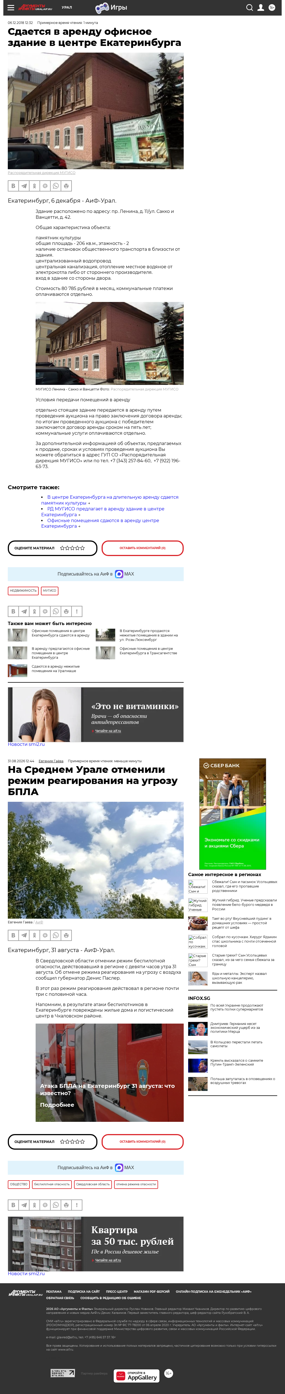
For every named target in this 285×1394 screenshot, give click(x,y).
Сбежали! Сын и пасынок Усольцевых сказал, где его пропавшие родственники (244, 886)
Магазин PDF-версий (151, 1292)
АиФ (39, 922)
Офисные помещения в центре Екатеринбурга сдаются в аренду (61, 633)
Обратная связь (60, 1298)
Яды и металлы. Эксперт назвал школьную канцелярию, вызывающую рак (239, 978)
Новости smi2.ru (26, 744)
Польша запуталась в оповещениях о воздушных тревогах (242, 1081)
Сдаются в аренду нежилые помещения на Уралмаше (56, 668)
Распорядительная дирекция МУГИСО (41, 173)
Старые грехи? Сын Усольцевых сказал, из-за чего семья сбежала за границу (243, 959)
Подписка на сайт (84, 1292)
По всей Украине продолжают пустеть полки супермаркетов (236, 1007)
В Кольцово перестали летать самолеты (236, 1044)
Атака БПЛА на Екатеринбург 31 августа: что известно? (107, 1089)
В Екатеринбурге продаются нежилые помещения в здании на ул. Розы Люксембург (149, 635)
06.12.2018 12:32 (20, 23)
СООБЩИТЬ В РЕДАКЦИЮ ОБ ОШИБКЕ (110, 1298)
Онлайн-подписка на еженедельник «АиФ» (214, 1292)
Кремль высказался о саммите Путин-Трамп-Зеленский (236, 1062)
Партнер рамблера (94, 1373)
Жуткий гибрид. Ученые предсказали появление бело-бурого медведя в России (244, 904)
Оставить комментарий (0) (143, 548)
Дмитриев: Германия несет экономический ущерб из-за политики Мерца (235, 1028)
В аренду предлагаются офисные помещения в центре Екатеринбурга (61, 653)
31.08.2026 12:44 (21, 761)
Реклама (54, 1292)
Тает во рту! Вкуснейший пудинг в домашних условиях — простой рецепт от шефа (241, 923)
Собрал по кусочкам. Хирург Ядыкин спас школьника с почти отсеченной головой (244, 941)
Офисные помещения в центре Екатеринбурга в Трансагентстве (148, 650)
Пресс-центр (116, 1292)
